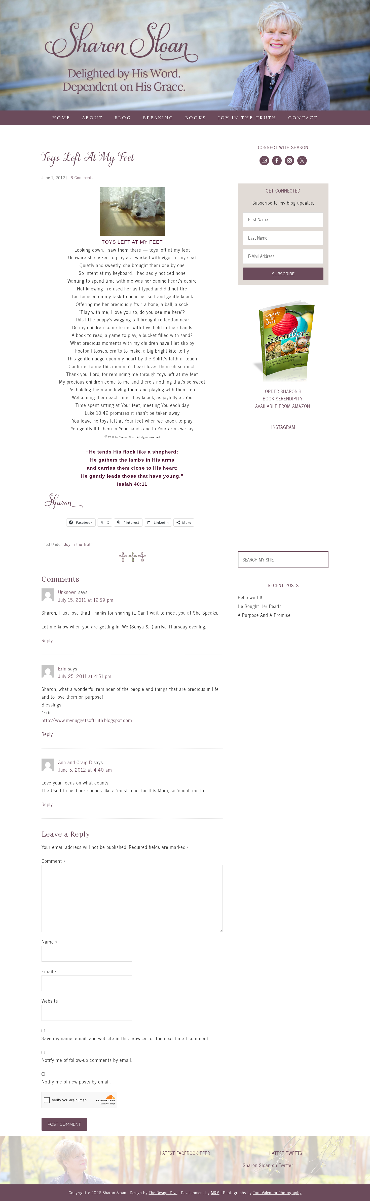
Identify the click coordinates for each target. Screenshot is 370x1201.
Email (49, 971)
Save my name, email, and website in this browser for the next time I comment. (125, 1038)
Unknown (67, 592)
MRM (215, 1192)
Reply (47, 640)
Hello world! (250, 597)
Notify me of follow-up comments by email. (87, 1060)
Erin (62, 668)
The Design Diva (163, 1192)
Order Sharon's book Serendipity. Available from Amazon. (283, 399)
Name (49, 942)
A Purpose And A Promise (264, 615)
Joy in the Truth (78, 544)
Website (50, 1001)
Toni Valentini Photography (277, 1192)
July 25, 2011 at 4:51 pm (85, 676)
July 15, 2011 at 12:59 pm (86, 600)
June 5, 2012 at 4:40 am (85, 770)
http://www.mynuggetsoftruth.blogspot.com (87, 720)
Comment (53, 861)
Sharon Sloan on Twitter (268, 1165)
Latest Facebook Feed (185, 1153)
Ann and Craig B (75, 762)
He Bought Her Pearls (260, 606)
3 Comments (82, 177)
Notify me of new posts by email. (76, 1081)
